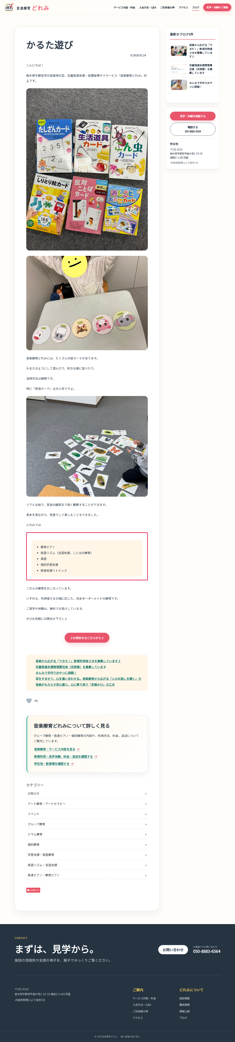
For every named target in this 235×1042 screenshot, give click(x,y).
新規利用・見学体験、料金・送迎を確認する (63, 756)
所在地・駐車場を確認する (51, 763)
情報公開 (184, 1011)
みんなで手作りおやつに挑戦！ (56, 672)
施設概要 (184, 998)
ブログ (195, 7)
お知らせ (34, 890)
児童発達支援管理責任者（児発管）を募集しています (71, 667)
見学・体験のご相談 (217, 7)
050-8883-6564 (206, 949)
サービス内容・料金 (124, 7)
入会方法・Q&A (147, 7)
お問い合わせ (173, 949)
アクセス (183, 7)
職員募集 (184, 1005)
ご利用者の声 (167, 7)
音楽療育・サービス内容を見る (54, 749)
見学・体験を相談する (193, 116)
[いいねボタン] (29, 701)
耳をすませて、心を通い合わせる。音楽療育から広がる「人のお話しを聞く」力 (88, 678)
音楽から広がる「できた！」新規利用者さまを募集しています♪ (78, 661)
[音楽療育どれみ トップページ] (28, 7)
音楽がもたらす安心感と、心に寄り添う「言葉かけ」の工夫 (75, 684)
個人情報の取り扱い (130, 1036)
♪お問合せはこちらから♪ (87, 638)
